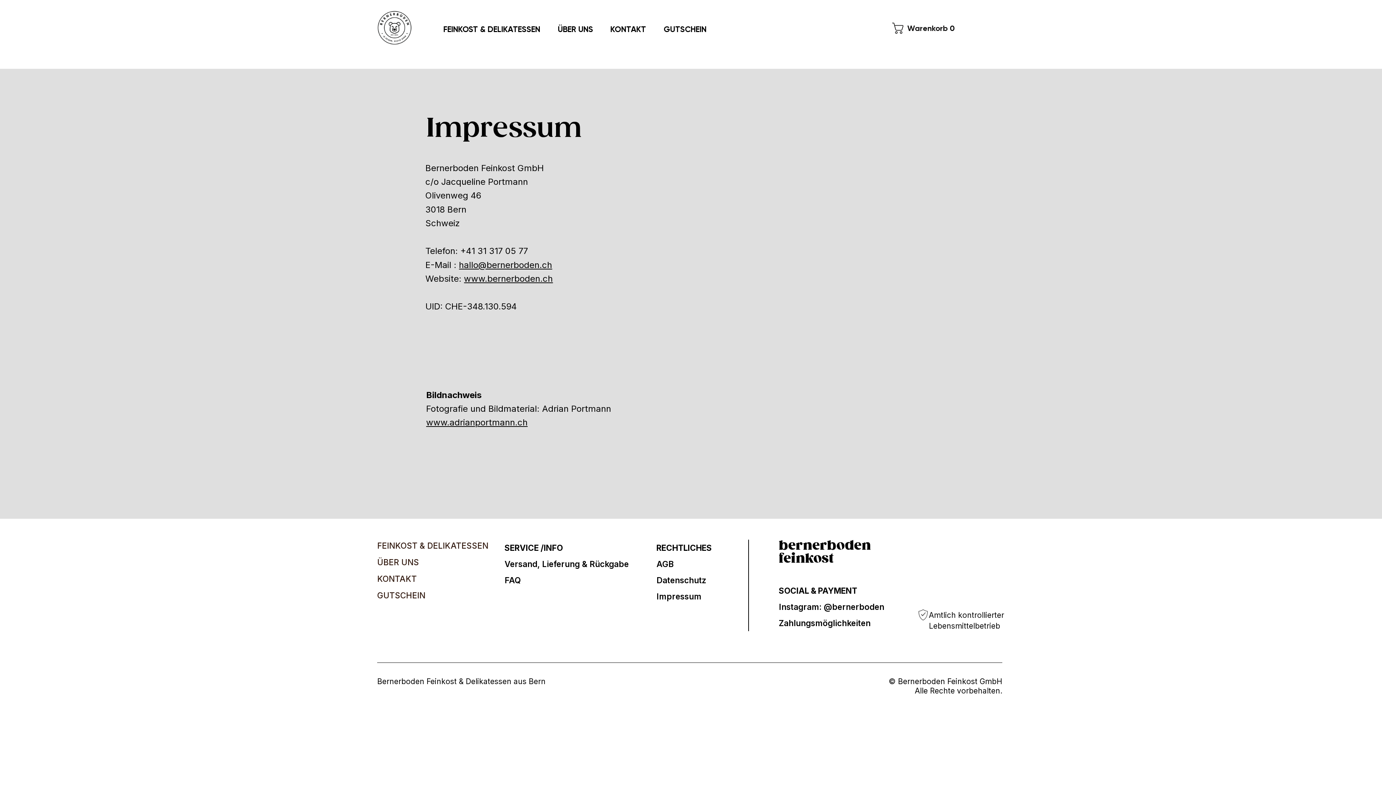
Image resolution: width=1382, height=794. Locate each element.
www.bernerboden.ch (508, 278)
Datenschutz (681, 580)
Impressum (678, 596)
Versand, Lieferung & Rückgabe (567, 564)
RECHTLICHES (684, 548)
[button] (925, 28)
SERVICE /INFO (534, 548)
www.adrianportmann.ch (477, 422)
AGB (665, 564)
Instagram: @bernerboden (831, 607)
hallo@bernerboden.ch (505, 265)
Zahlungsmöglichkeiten (825, 623)
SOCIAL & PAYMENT (818, 591)
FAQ (513, 580)
